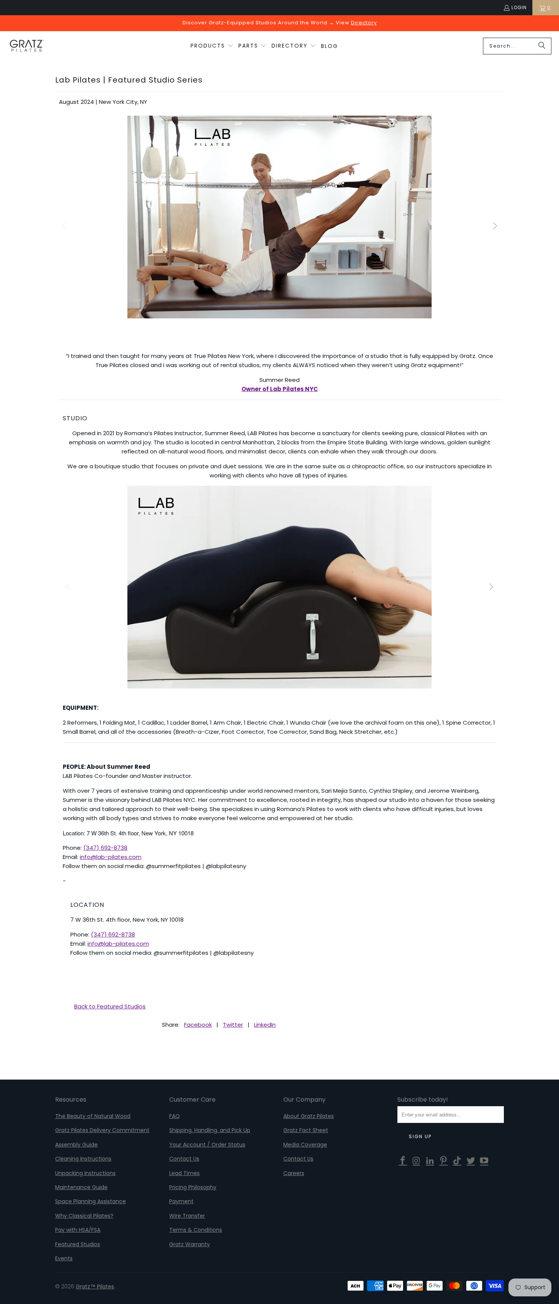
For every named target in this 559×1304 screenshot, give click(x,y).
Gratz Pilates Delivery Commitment (102, 1130)
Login (519, 7)
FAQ (174, 1116)
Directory (364, 22)
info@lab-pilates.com (110, 857)
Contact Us (184, 1158)
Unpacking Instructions (85, 1173)
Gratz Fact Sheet (305, 1130)
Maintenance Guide (81, 1187)
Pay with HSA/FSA (77, 1230)
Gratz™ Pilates (95, 1286)
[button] (212, 46)
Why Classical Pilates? (84, 1216)
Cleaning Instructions (83, 1158)
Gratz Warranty (189, 1244)
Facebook (198, 1025)
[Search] (541, 46)
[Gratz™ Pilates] (27, 46)
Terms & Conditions (195, 1230)
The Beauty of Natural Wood (92, 1116)
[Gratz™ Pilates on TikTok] (457, 1161)
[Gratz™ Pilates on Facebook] (403, 1161)
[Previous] (65, 226)
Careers (293, 1173)
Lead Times (184, 1173)
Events (64, 1258)
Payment (181, 1201)
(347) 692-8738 (105, 848)
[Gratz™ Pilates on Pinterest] (443, 1161)
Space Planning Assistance (90, 1201)
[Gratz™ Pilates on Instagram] (416, 1161)
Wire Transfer (187, 1216)
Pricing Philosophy (192, 1187)
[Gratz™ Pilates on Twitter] (470, 1161)
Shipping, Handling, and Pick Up (209, 1130)
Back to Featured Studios (110, 1006)
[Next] (494, 226)
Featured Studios (77, 1244)
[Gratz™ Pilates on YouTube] (484, 1161)
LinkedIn (265, 1025)
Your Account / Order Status (207, 1144)
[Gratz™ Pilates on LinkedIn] (430, 1161)
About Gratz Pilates (308, 1116)
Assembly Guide (76, 1144)
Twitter (233, 1025)
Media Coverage (305, 1144)
